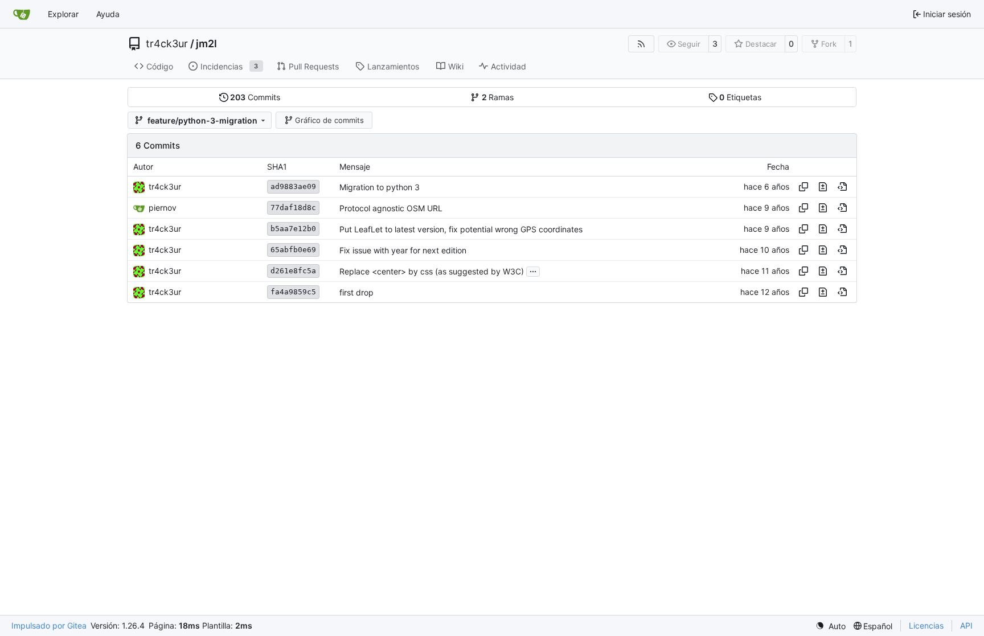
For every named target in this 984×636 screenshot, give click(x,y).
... (533, 270)
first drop (356, 292)
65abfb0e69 (293, 249)
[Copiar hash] (803, 186)
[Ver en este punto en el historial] (842, 186)
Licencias (926, 625)
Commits (255, 97)
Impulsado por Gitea (49, 625)
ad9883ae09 (293, 186)
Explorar (63, 14)
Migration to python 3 (379, 187)
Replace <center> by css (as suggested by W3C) (431, 271)
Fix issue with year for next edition (402, 250)
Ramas (498, 97)
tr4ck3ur (167, 44)
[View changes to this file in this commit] (822, 186)
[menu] (830, 626)
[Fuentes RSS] (641, 43)
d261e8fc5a (293, 270)
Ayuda (108, 14)
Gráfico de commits (329, 120)
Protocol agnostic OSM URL (390, 208)
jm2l (206, 44)
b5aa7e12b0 (293, 228)
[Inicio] (22, 14)
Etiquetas (740, 97)
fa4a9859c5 (293, 292)
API (966, 625)
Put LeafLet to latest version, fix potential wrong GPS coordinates (461, 229)
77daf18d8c (293, 207)
